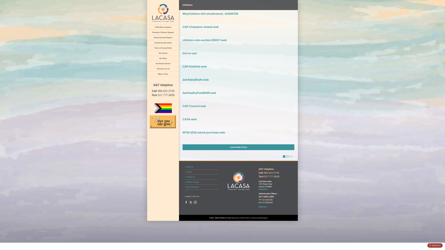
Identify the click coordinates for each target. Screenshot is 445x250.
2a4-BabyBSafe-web (196, 79)
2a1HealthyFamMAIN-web (199, 92)
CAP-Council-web (194, 106)
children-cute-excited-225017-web (205, 40)
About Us (189, 167)
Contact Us (190, 177)
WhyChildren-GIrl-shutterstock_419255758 (210, 13)
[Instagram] (195, 202)
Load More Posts (238, 147)
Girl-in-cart (190, 53)
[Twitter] (190, 202)
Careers (189, 172)
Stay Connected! (192, 187)
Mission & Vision (192, 182)
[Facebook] (186, 202)
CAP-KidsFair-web (195, 66)
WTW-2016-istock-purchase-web (204, 132)
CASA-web (190, 119)
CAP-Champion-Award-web (201, 26)
